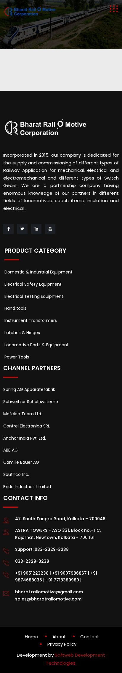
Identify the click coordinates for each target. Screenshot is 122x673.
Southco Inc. (16, 474)
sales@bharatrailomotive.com (48, 599)
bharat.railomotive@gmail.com (49, 592)
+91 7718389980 (62, 580)
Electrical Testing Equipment (33, 296)
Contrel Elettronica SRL (26, 426)
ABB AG (10, 450)
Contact (89, 636)
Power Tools (16, 357)
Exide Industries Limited (27, 487)
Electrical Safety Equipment (33, 284)
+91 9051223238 (32, 573)
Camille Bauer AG (21, 462)
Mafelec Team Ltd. (22, 414)
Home (31, 636)
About (59, 636)
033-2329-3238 (52, 549)
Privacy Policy (61, 644)
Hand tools (15, 308)
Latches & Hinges (22, 333)
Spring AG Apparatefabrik (29, 389)
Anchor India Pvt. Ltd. (24, 438)
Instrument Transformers (30, 320)
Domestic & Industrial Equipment (38, 272)
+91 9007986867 (69, 573)
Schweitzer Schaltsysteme (30, 402)
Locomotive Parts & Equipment (36, 345)
